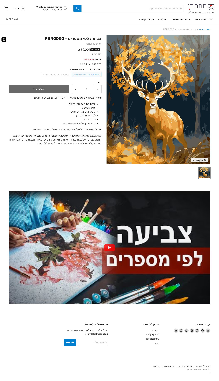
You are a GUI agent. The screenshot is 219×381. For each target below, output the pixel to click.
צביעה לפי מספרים (181, 19)
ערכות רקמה (147, 19)
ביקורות (155, 330)
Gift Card (12, 19)
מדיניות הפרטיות (185, 366)
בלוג (157, 343)
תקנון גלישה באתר (202, 366)
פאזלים (163, 19)
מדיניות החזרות (169, 366)
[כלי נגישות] (3, 39)
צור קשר (156, 366)
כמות (99, 82)
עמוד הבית (204, 29)
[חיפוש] (77, 8)
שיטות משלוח (152, 338)
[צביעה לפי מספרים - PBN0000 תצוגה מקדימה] (204, 173)
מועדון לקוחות (152, 334)
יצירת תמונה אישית (203, 19)
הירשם (70, 342)
